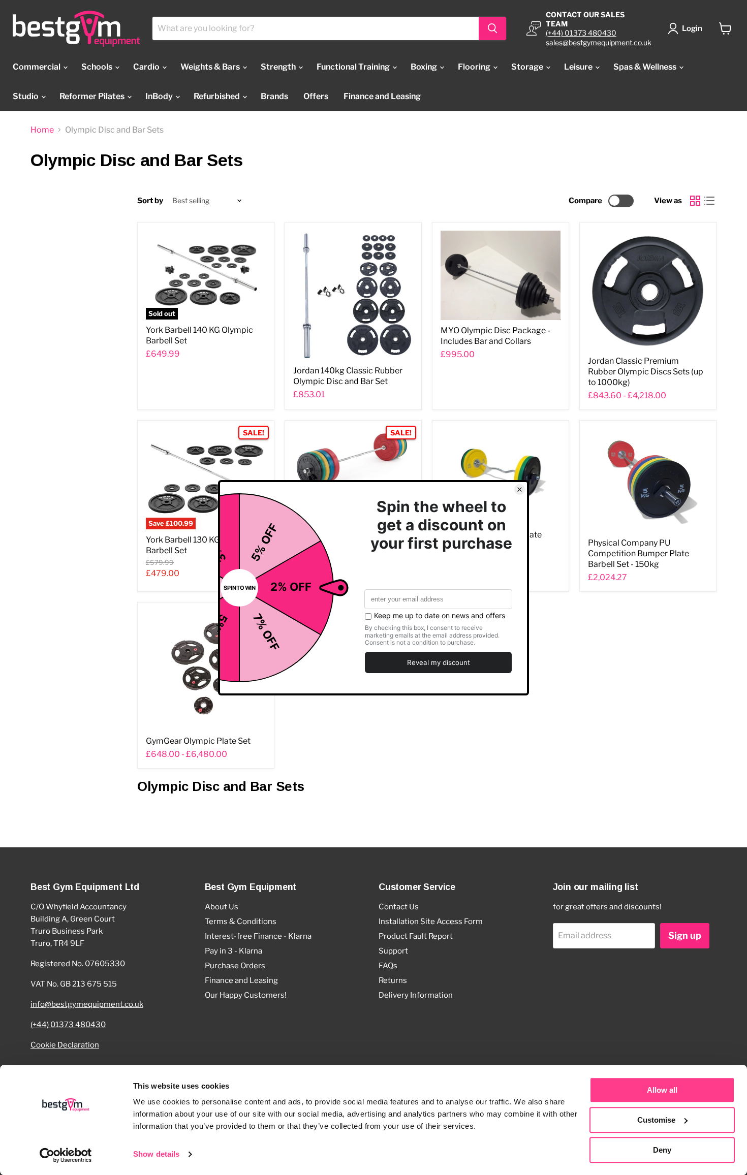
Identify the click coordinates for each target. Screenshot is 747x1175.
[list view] (709, 201)
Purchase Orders (235, 965)
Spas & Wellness (645, 67)
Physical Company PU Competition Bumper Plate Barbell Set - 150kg (638, 553)
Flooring (475, 67)
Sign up (684, 935)
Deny (662, 1150)
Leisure (579, 67)
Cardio (147, 67)
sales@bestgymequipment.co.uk (598, 42)
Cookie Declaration (64, 1045)
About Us (221, 906)
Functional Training (354, 67)
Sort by (150, 201)
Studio (26, 96)
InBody (159, 96)
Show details (156, 1154)
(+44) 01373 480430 (581, 32)
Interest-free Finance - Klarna (258, 936)
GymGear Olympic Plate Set (198, 741)
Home (42, 130)
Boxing (425, 67)
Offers (315, 96)
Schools (97, 67)
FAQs (388, 965)
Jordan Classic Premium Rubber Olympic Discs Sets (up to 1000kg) (645, 371)
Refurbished (217, 96)
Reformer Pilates (92, 96)
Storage (528, 67)
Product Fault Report (416, 936)
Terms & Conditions (240, 921)
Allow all (662, 1090)
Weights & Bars (210, 67)
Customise (656, 1120)
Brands (274, 96)
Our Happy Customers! (246, 995)
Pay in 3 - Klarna (233, 951)
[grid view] (695, 201)
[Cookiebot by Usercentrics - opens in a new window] (65, 1155)
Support (393, 951)
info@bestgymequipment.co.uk (86, 1004)
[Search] (492, 28)
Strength (279, 67)
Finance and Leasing (382, 96)
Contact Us (399, 906)
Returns (393, 980)
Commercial (37, 67)
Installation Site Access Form (431, 921)
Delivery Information (416, 995)
